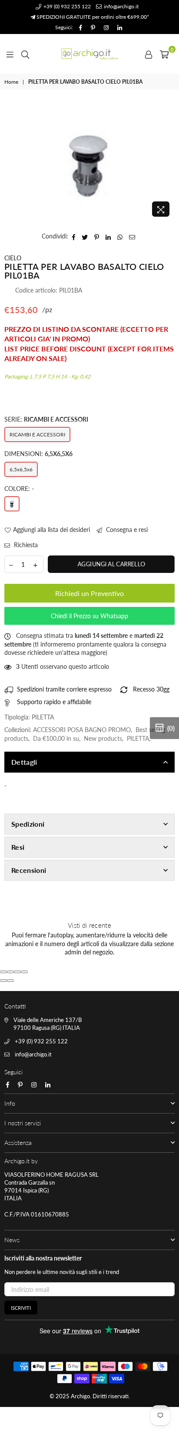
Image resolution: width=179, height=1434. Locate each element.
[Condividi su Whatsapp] (120, 236)
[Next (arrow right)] (10, 980)
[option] (89, 161)
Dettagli (24, 762)
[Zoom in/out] (24, 972)
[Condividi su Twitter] (85, 236)
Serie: (46, 419)
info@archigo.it (121, 6)
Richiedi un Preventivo (89, 593)
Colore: (19, 488)
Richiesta (25, 544)
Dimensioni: (38, 453)
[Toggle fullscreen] (17, 972)
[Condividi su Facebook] (74, 236)
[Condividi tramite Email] (132, 236)
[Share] (10, 972)
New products (103, 738)
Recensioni (28, 870)
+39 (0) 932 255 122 (66, 6)
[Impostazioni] (148, 53)
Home (11, 81)
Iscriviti (21, 1308)
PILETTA (138, 738)
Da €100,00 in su (56, 738)
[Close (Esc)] (3, 972)
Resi (17, 847)
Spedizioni (27, 824)
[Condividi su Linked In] (108, 236)
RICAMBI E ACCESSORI (37, 434)
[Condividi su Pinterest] (96, 236)
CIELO (12, 258)
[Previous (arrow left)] (3, 980)
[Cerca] (25, 53)
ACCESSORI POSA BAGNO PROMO (82, 729)
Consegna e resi (126, 529)
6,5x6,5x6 (21, 469)
